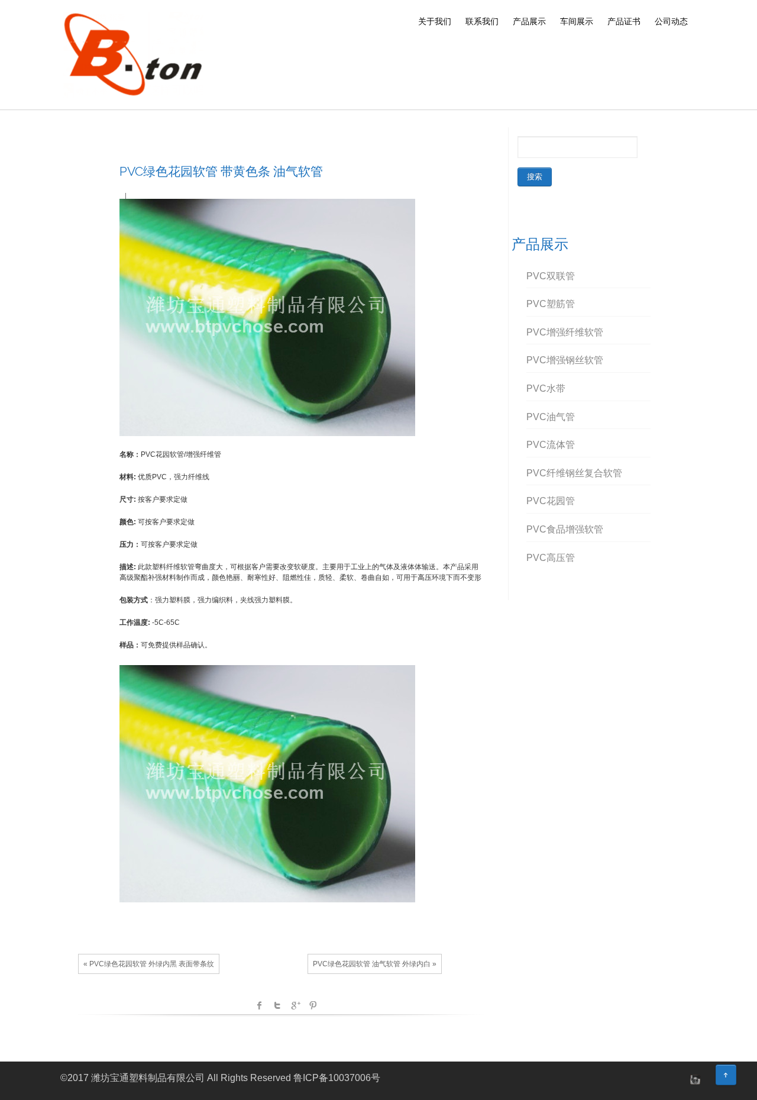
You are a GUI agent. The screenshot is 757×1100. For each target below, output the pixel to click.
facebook (259, 1005)
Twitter (277, 1005)
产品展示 (529, 21)
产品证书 (623, 21)
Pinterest (313, 1005)
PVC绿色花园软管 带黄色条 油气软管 (221, 171)
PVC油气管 (550, 417)
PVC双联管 (550, 276)
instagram (694, 1079)
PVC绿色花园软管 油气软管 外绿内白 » (374, 964)
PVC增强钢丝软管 (564, 360)
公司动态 (671, 21)
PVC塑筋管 (550, 304)
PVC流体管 (550, 445)
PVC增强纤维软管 (564, 332)
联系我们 (482, 21)
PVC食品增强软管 (564, 529)
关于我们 (434, 21)
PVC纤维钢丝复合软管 (574, 473)
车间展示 (576, 21)
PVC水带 (545, 388)
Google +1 (295, 1005)
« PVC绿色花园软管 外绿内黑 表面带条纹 (148, 964)
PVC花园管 (550, 501)
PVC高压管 (550, 558)
